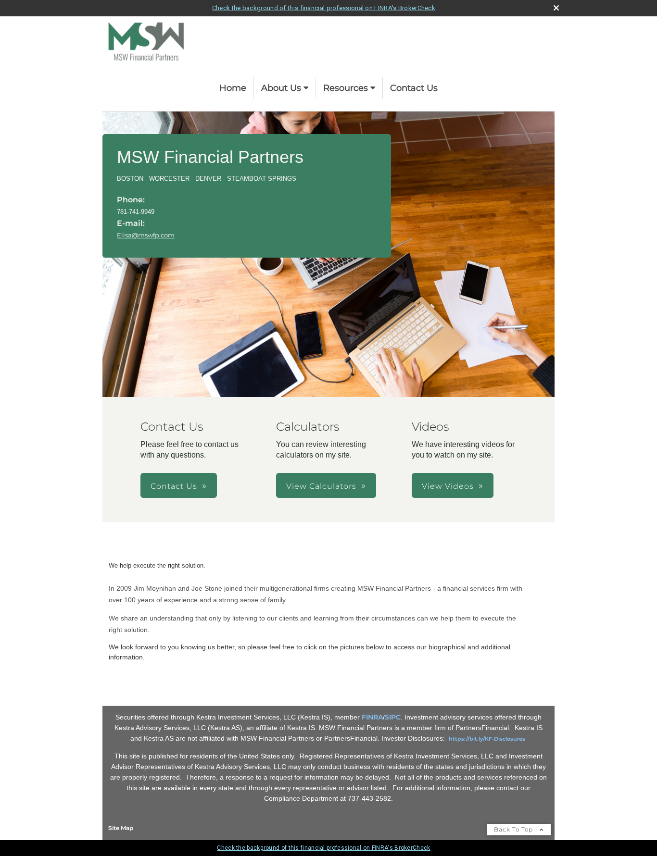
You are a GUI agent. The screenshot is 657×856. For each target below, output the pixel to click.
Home (232, 88)
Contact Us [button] (174, 486)
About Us (281, 88)
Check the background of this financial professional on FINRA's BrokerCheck (323, 8)
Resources (345, 88)
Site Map (120, 827)
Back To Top (514, 829)
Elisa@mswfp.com (146, 235)
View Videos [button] (448, 486)
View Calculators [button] (321, 486)
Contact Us (414, 88)
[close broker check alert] (556, 8)
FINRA (372, 717)
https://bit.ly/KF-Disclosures (487, 738)
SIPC (393, 717)
